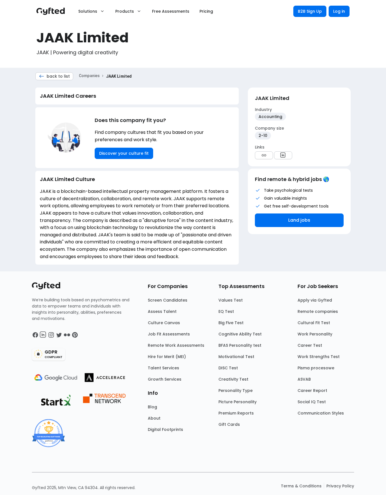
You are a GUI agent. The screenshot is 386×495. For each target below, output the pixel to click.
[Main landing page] (53, 11)
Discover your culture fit (124, 153)
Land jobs (299, 220)
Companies (89, 75)
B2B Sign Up (310, 11)
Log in (339, 11)
